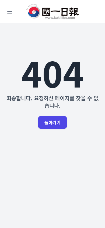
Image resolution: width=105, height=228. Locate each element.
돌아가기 (52, 122)
